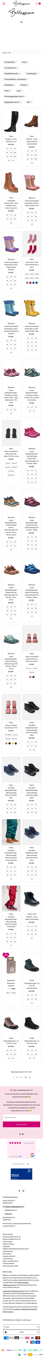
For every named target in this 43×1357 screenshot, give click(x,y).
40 (11, 152)
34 (32, 482)
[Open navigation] (4, 3)
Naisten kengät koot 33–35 (11, 1237)
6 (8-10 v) (14, 467)
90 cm (8, 993)
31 (35, 220)
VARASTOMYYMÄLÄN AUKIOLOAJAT (16, 1249)
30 (32, 220)
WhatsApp (8, 1214)
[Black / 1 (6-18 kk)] (9, 743)
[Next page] (29, 1077)
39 (7, 152)
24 (32, 212)
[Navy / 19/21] (33, 283)
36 (28, 746)
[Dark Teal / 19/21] (36, 283)
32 (32, 224)
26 (28, 216)
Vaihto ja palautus (8, 1263)
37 (11, 148)
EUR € (22, 1332)
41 (7, 156)
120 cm (14, 993)
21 (28, 338)
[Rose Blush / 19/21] (30, 283)
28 (35, 216)
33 (28, 482)
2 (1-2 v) (28, 668)
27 (32, 216)
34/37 (32, 278)
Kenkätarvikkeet (8, 1244)
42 (11, 156)
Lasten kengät (7, 1242)
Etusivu (5, 52)
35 (7, 148)
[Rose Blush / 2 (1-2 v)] (30, 677)
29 (28, 220)
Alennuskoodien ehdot (10, 1266)
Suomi (7, 1327)
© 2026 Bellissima (9, 1320)
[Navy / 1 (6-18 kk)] (16, 743)
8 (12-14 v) (11, 475)
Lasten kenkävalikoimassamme (13, 1291)
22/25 (32, 274)
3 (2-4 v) (7, 463)
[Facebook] (19, 1134)
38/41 (37, 278)
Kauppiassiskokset (9, 1256)
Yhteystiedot (7, 1254)
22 (32, 338)
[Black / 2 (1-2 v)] (33, 677)
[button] (10, 62)
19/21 (27, 274)
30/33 (27, 278)
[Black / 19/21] (27, 283)
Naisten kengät (8, 1234)
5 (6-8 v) (7, 467)
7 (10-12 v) (11, 471)
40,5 (15, 152)
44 (13, 160)
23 (28, 212)
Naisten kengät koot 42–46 (11, 1239)
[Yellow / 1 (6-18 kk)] (12, 743)
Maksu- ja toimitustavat (10, 1261)
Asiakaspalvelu (8, 1251)
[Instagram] (23, 1134)
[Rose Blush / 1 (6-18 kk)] (6, 743)
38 (15, 148)
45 (32, 938)
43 (9, 160)
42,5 (15, 156)
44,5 (36, 159)
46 (32, 163)
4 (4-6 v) (14, 463)
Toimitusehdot (8, 1259)
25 (35, 212)
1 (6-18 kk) (8, 735)
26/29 (37, 274)
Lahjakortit (6, 1246)
